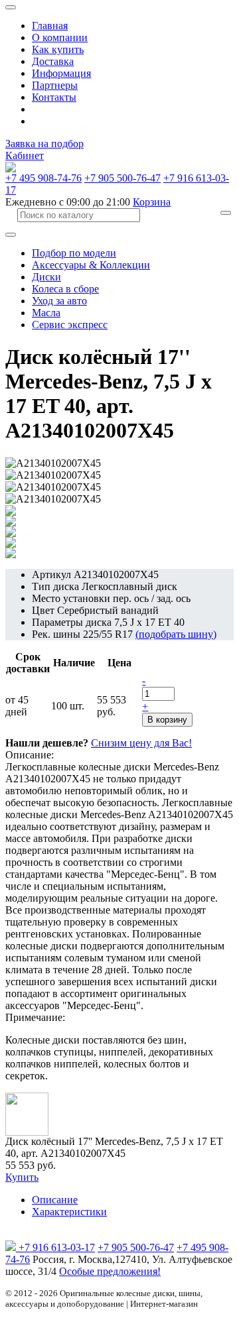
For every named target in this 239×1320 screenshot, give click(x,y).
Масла (46, 312)
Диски (46, 276)
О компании (60, 37)
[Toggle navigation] (10, 7)
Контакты (54, 97)
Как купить (58, 49)
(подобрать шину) (175, 634)
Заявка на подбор (44, 143)
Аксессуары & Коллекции (91, 264)
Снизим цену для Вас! (141, 743)
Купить (22, 1177)
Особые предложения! (110, 1271)
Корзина (152, 202)
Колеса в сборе (65, 288)
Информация (61, 73)
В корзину (167, 720)
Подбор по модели (74, 253)
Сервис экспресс (70, 324)
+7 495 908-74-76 (43, 178)
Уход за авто (59, 300)
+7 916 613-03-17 (57, 1247)
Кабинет (24, 155)
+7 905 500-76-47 (122, 178)
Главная (50, 25)
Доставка (53, 61)
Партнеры (55, 85)
